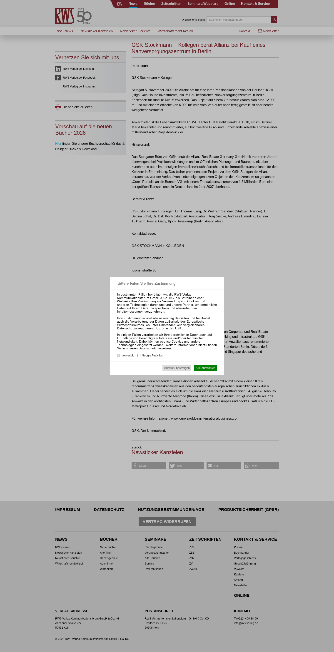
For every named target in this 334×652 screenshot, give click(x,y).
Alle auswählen (205, 368)
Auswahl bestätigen (177, 368)
